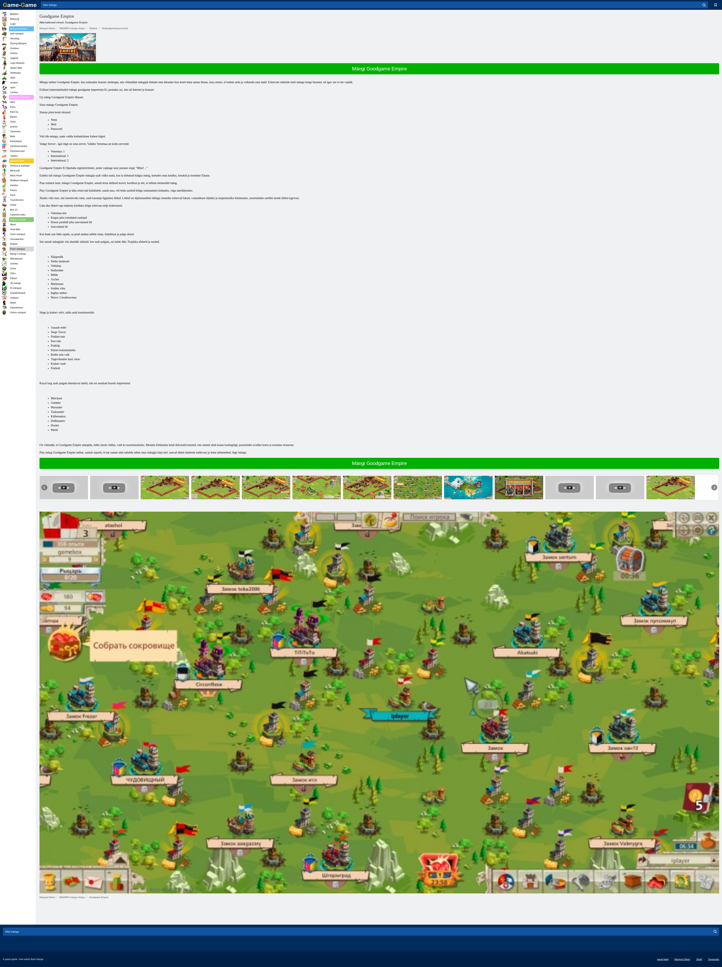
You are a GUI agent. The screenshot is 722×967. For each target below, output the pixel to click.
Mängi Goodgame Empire (379, 69)
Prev (44, 488)
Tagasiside (713, 959)
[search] (704, 4)
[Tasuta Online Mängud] (20, 5)
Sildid (699, 959)
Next (714, 488)
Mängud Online (682, 959)
